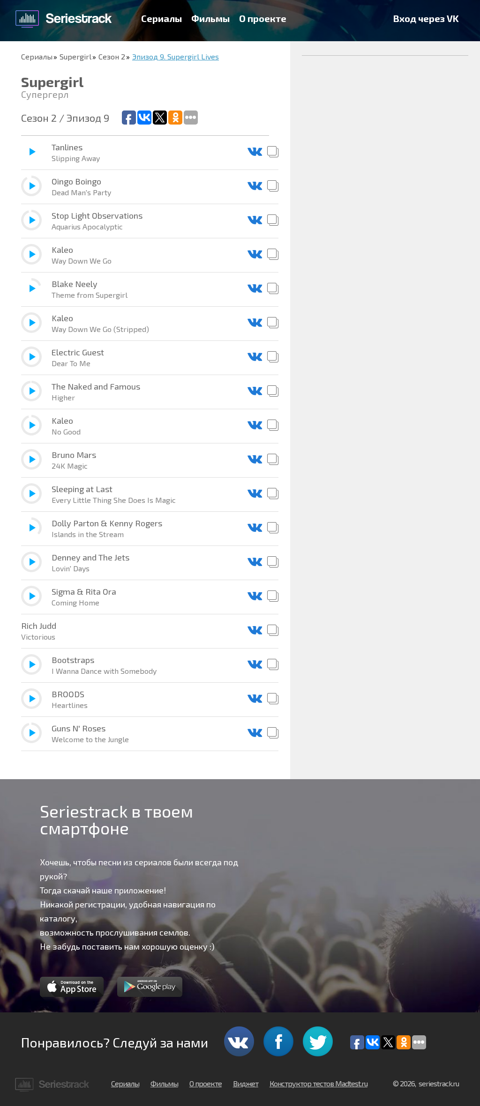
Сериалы (161, 18)
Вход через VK (426, 18)
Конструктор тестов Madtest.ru (319, 1083)
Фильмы (210, 18)
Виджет (245, 1083)
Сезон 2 (111, 56)
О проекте (262, 18)
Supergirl (75, 56)
